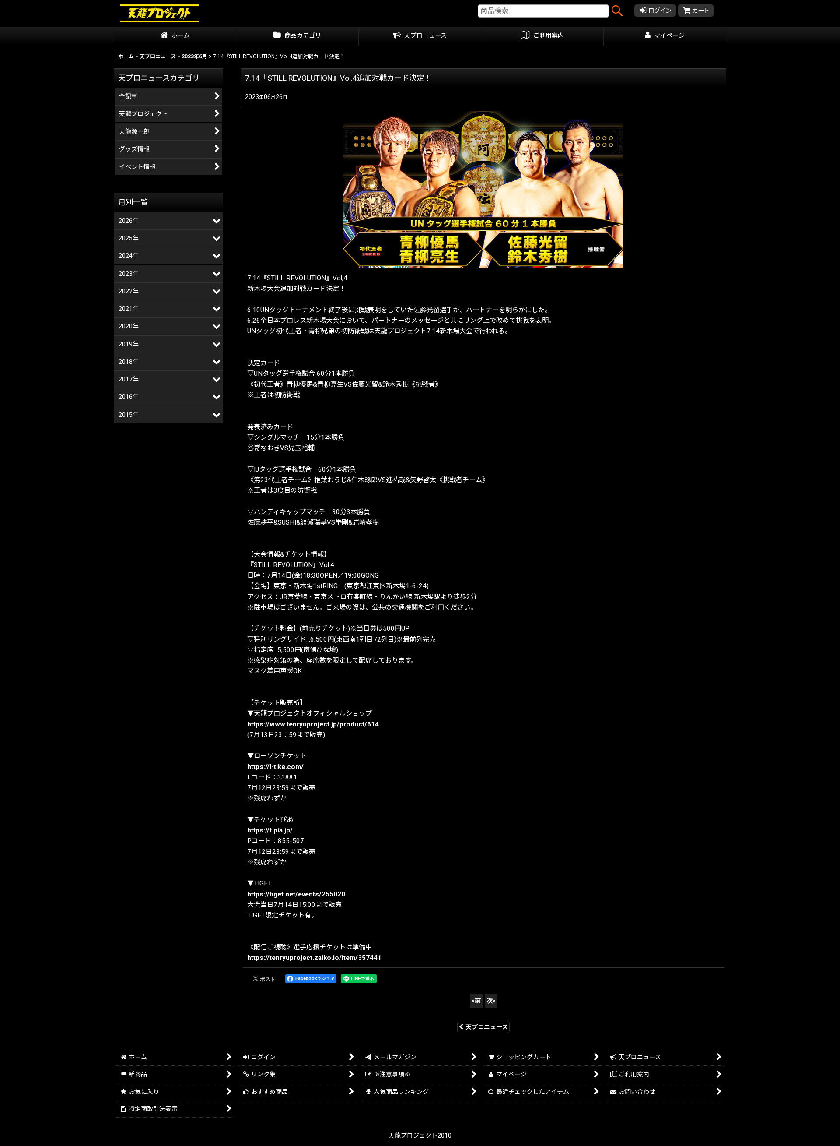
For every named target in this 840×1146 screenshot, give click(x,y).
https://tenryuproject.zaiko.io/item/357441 (314, 958)
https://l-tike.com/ (275, 767)
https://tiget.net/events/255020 (296, 894)
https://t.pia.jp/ (270, 830)
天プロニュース (487, 1026)
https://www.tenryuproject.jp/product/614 (313, 724)
